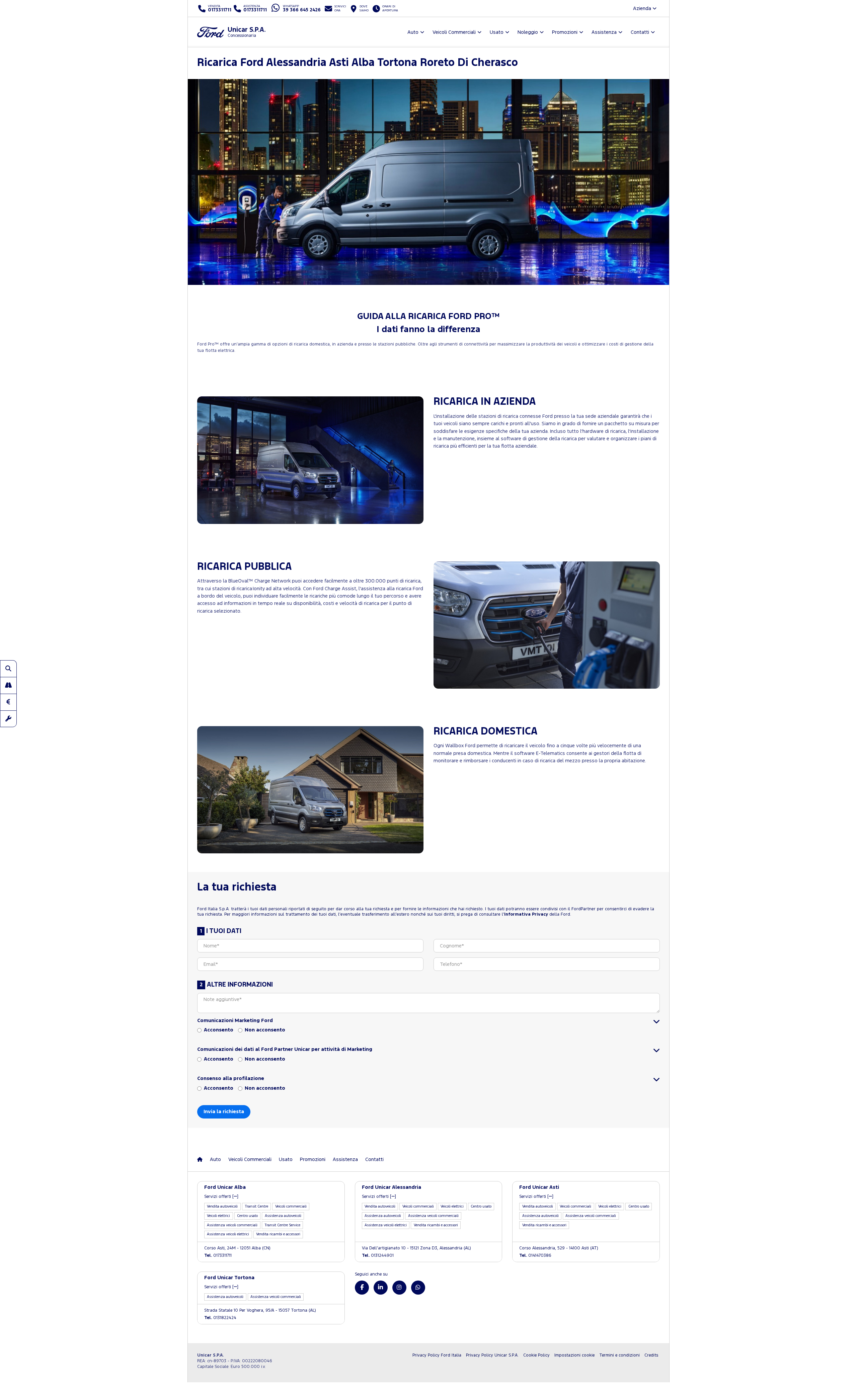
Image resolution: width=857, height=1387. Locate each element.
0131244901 (378, 1255)
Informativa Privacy (526, 914)
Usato (286, 1159)
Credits (651, 1355)
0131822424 (220, 1318)
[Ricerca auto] (8, 668)
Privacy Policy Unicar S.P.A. (492, 1355)
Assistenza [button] (604, 32)
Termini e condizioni (619, 1355)
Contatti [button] (640, 32)
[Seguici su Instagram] (399, 1288)
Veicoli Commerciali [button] (454, 32)
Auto (215, 1159)
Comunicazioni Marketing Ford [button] (235, 1020)
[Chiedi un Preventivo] (8, 702)
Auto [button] (412, 32)
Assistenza (345, 1159)
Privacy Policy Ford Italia (436, 1355)
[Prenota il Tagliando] (8, 718)
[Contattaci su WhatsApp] (418, 1288)
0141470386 (535, 1255)
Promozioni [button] (564, 32)
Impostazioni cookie (574, 1355)
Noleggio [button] (528, 32)
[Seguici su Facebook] (362, 1288)
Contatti (374, 1159)
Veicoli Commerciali (249, 1159)
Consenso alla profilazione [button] (230, 1078)
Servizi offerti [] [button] (221, 1197)
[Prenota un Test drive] (8, 685)
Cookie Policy (536, 1355)
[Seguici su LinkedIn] (381, 1288)
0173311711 (218, 1255)
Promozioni (312, 1159)
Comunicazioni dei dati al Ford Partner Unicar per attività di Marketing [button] (284, 1049)
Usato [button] (496, 32)
